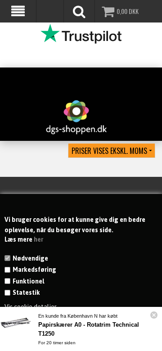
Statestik (26, 292)
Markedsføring (34, 269)
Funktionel (28, 281)
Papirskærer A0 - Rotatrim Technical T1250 (88, 329)
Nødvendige (30, 258)
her (38, 239)
